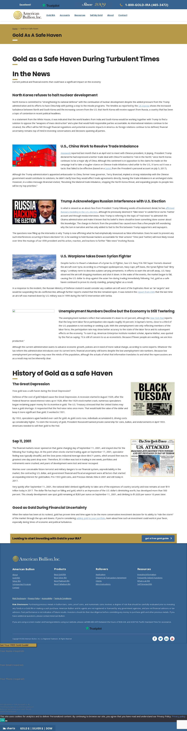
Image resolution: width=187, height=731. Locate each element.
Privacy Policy (34, 598)
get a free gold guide (157, 538)
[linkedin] (166, 638)
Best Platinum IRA (61, 581)
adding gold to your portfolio (90, 518)
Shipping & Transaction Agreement (111, 577)
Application (100, 574)
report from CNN (146, 291)
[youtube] (172, 638)
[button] (18, 645)
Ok (2, 720)
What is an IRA (143, 581)
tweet (108, 168)
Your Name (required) (12, 651)
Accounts (65, 15)
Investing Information (146, 574)
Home (15, 28)
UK (143, 105)
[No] (6, 720)
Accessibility (47, 598)
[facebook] (154, 638)
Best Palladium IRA (62, 584)
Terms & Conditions (62, 598)
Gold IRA (50, 15)
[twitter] (160, 638)
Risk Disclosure (19, 598)
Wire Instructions (103, 584)
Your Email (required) (11, 664)
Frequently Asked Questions (149, 577)
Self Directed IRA (144, 584)
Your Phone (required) (12, 678)
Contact (122, 15)
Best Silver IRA (60, 577)
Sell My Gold (96, 15)
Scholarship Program (21, 584)
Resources (80, 15)
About (110, 15)
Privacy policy (178, 716)
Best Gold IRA (60, 574)
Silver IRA (16, 581)
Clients (99, 581)
